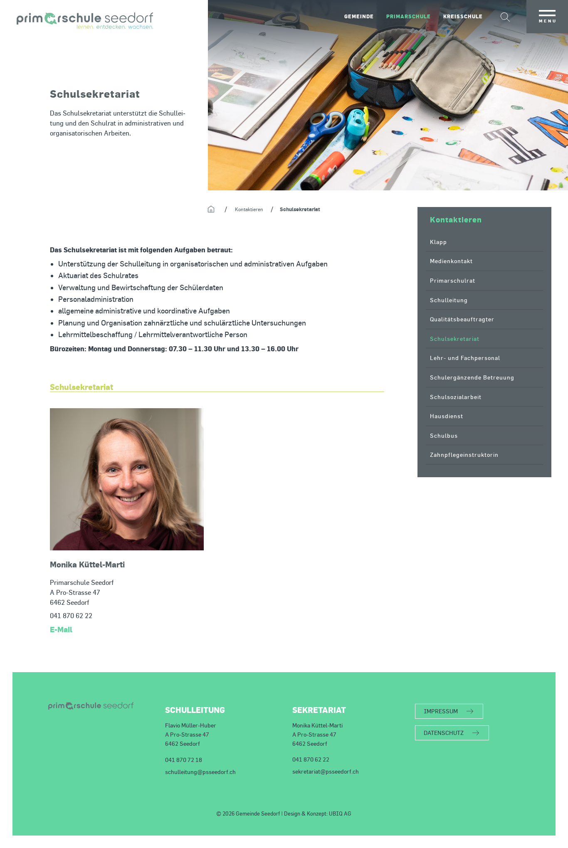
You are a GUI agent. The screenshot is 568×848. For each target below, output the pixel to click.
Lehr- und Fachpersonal (465, 357)
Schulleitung (449, 299)
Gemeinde (359, 16)
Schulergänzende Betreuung (472, 377)
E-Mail (61, 629)
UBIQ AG (340, 814)
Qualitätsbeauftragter (462, 319)
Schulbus (444, 435)
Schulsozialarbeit (456, 396)
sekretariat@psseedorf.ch (325, 771)
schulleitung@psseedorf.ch (200, 771)
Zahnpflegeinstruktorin (464, 454)
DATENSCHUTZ (444, 732)
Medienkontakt (451, 260)
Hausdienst (446, 415)
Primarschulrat (452, 280)
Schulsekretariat (454, 338)
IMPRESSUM (441, 711)
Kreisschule (463, 16)
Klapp (438, 241)
